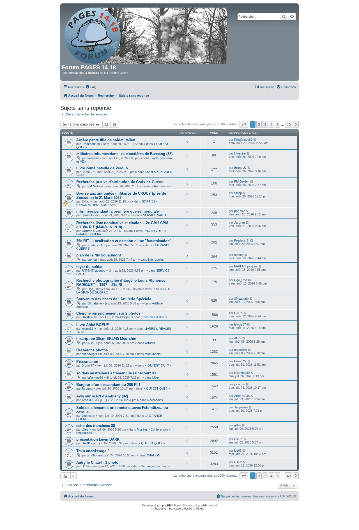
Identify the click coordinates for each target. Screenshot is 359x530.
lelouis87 (87, 328)
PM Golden (95, 186)
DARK (86, 317)
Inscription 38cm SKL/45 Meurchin (106, 338)
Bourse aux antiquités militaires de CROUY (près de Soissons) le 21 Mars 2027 (121, 195)
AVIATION (153, 455)
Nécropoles (156, 259)
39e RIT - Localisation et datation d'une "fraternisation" (123, 241)
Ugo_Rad (94, 289)
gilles (85, 429)
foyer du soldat (89, 267)
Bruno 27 (88, 172)
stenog (92, 259)
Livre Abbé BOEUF (92, 325)
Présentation (87, 362)
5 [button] (278, 124)
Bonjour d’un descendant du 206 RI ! (108, 385)
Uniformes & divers (154, 317)
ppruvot (87, 215)
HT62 (85, 466)
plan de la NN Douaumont (98, 255)
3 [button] (265, 124)
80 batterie (95, 303)
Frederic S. (95, 245)
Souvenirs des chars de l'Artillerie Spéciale (113, 299)
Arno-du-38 (89, 400)
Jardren (87, 231)
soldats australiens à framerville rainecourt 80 (116, 373)
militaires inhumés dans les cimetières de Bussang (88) (124, 154)
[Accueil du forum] (146, 34)
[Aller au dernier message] (255, 139)
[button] (244, 124)
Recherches (162, 186)
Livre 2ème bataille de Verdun (102, 168)
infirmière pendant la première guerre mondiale (117, 211)
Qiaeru (200, 508)
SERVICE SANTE (155, 215)
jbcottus (87, 388)
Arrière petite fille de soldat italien (105, 140)
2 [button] (259, 124)
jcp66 (91, 455)
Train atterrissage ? (93, 451)
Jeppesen (88, 415)
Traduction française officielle (173, 508)
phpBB (166, 505)
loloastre (93, 158)
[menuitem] (90, 87)
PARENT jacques (93, 270)
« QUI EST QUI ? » (158, 365)
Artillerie (150, 343)
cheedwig (88, 354)
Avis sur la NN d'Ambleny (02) (102, 396)
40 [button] (289, 124)
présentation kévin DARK (97, 439)
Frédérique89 (91, 143)
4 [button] (271, 124)
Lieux (156, 377)
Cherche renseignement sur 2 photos (108, 313)
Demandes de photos (155, 466)
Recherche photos (92, 350)
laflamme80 (95, 377)
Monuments (153, 354)
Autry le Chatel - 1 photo (97, 462)
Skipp (85, 201)
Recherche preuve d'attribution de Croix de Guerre (120, 182)
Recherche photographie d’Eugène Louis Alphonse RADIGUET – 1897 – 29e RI (120, 282)
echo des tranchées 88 (95, 426)
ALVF (91, 343)
